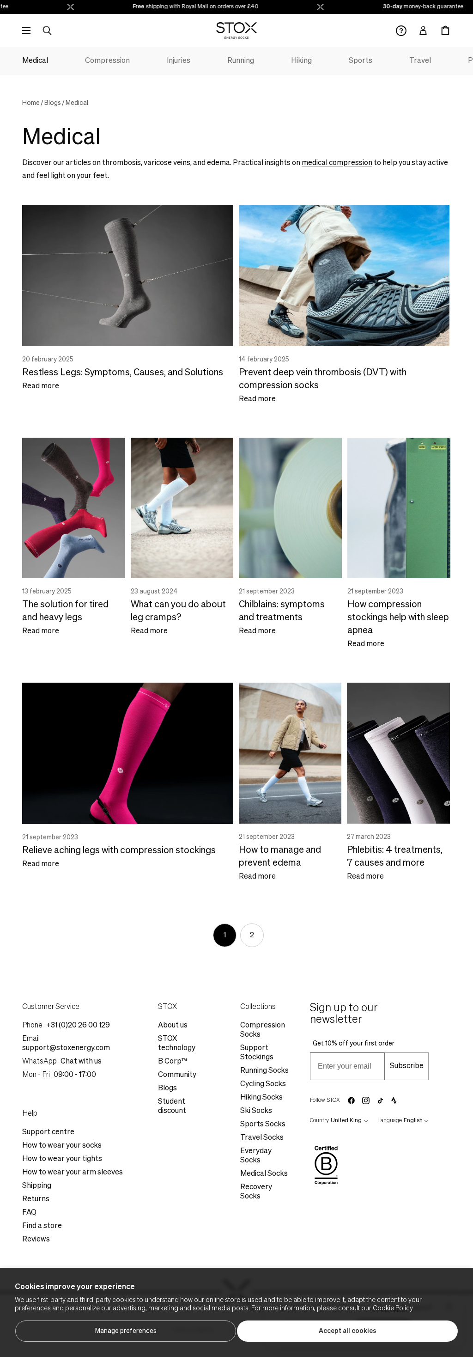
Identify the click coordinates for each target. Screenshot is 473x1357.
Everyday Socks (256, 1156)
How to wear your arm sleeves (72, 1172)
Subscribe (407, 1066)
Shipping (36, 1186)
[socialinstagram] (366, 1100)
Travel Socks (262, 1138)
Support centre (48, 1132)
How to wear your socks (62, 1145)
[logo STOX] (236, 30)
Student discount (172, 1106)
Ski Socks (256, 1111)
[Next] (286, 935)
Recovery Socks (256, 1192)
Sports (360, 61)
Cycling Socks (263, 1084)
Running (240, 61)
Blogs (52, 103)
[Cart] (445, 30)
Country (319, 1121)
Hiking (301, 61)
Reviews (36, 1239)
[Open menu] (26, 30)
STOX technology (176, 1043)
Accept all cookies (347, 1331)
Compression (107, 61)
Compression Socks (262, 1030)
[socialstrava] (394, 1100)
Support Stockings (256, 1053)
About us (173, 1025)
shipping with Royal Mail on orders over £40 (184, 7)
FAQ (29, 1212)
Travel (420, 61)
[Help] (401, 30)
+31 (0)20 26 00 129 (78, 1025)
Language (389, 1121)
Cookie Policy (393, 1308)
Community (177, 1075)
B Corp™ (172, 1061)
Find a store (42, 1226)
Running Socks (264, 1071)
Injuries (178, 61)
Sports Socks (262, 1124)
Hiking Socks (261, 1097)
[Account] (423, 30)
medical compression (337, 163)
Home (31, 103)
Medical (35, 61)
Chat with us (81, 1061)
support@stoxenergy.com (66, 1048)
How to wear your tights (62, 1159)
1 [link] (225, 935)
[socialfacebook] (351, 1100)
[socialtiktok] (380, 1101)
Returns (35, 1199)
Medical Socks (264, 1174)
